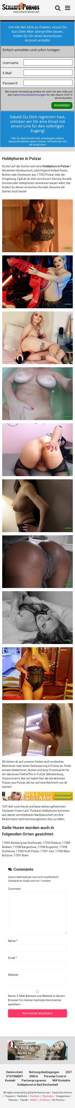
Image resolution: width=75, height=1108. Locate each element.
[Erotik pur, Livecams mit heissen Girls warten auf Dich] (37, 799)
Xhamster (47, 1096)
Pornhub (34, 1096)
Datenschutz (14, 1072)
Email (12, 957)
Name (13, 941)
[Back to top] (67, 1100)
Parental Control (55, 1076)
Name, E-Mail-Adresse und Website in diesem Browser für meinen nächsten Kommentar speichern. (36, 1000)
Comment (14, 888)
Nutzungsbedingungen (44, 1072)
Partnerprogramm (34, 1080)
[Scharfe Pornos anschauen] (21, 8)
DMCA (33, 1076)
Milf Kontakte (61, 1080)
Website (13, 974)
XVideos (44, 1099)
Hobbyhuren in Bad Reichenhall (37, 1084)
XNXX (33, 1099)
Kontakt (10, 1080)
